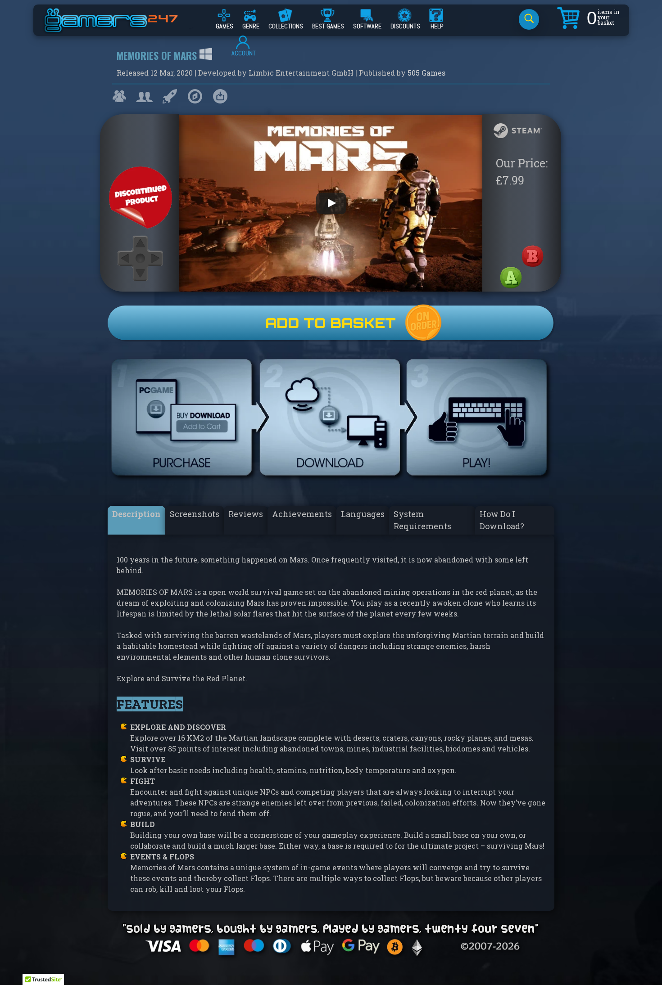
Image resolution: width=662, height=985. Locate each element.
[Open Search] (529, 19)
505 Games (426, 72)
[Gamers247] (121, 28)
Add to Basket (330, 323)
